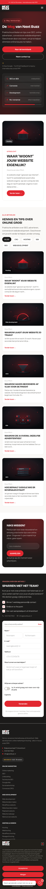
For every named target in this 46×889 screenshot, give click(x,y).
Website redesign (8, 814)
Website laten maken (9, 802)
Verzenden (23, 704)
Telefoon (7, 652)
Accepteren (23, 868)
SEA (37, 239)
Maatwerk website (8, 811)
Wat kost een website (9, 817)
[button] (42, 844)
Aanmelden (15, 553)
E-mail (7, 641)
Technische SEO (7, 779)
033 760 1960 (10, 616)
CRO (16, 239)
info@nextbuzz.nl (25, 616)
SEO (6, 245)
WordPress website (9, 805)
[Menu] (42, 8)
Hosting (26, 239)
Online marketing (8, 770)
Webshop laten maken (9, 808)
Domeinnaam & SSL (9, 839)
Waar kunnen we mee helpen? (15, 662)
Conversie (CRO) (8, 788)
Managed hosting (8, 836)
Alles (6, 239)
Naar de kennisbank (23, 49)
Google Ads (6, 782)
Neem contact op (23, 56)
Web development (20, 245)
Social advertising (8, 785)
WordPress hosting (8, 833)
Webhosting (6, 830)
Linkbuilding (6, 776)
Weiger (23, 875)
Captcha (7, 695)
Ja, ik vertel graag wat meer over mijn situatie (25, 688)
